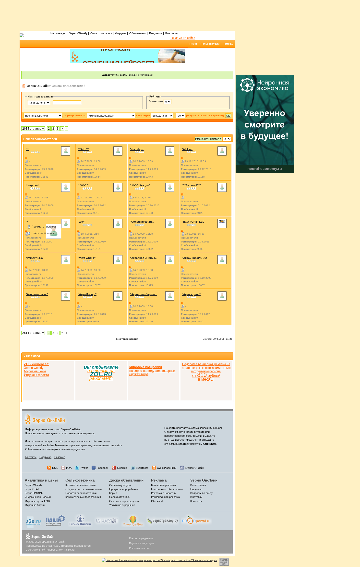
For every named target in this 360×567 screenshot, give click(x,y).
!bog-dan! (32, 185)
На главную (58, 33)
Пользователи (210, 43)
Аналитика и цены (41, 480)
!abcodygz (137, 149)
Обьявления (137, 33)
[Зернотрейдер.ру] (162, 520)
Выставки (196, 496)
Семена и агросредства (124, 501)
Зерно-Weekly (78, 33)
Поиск (194, 43)
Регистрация (144, 74)
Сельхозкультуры (120, 485)
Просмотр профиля (44, 226)
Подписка (155, 33)
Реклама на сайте (182, 38)
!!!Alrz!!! (83, 149)
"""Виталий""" (191, 185)
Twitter (84, 467)
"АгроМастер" (87, 294)
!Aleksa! (187, 149)
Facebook (102, 467)
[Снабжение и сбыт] (34, 521)
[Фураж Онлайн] (133, 520)
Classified (33, 356)
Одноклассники (166, 467)
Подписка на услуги (141, 543)
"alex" (81, 221)
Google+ (122, 467)
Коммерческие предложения (83, 496)
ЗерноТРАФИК (34, 493)
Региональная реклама (165, 496)
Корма (113, 493)
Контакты (171, 33)
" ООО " (83, 185)
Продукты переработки (123, 489)
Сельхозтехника (101, 33)
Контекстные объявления (167, 489)
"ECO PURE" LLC (193, 221)
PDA (69, 467)
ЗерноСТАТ (32, 489)
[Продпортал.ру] (196, 520)
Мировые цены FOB (37, 501)
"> (27, 221)
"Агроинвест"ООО (194, 257)
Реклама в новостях (163, 493)
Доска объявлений (126, 480)
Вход (132, 74)
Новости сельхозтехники (80, 493)
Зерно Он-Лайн (37, 86)
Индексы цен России (38, 496)
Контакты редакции (141, 538)
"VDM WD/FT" (87, 257)
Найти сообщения (43, 233)
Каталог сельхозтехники (80, 485)
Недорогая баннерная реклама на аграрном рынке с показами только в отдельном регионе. (206, 371)
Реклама (59, 457)
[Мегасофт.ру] (107, 520)
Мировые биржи (35, 505)
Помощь (228, 43)
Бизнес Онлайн (194, 467)
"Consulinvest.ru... (142, 221)
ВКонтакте (142, 467)
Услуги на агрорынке (122, 505)
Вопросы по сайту (201, 493)
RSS (55, 467)
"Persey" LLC (34, 257)
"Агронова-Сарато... (143, 294)
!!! (27, 149)
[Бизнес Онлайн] (80, 520)
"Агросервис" (191, 294)
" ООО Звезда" (140, 185)
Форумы (120, 33)
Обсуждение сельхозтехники (83, 489)
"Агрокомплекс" (37, 294)
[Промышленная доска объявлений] (55, 520)
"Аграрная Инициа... (143, 257)
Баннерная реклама (163, 485)
